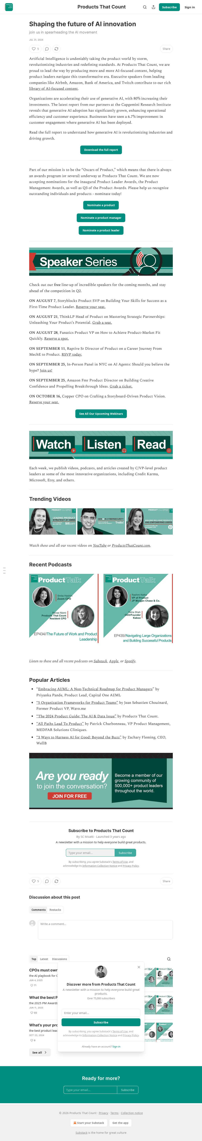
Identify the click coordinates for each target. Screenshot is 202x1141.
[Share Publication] (153, 7)
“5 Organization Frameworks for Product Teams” (77, 703)
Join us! (46, 370)
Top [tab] (34, 959)
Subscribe (169, 7)
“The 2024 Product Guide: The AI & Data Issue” (76, 716)
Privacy (103, 1113)
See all (37, 1052)
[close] (139, 967)
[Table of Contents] (4, 570)
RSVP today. (72, 354)
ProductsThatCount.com (131, 545)
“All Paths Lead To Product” (60, 724)
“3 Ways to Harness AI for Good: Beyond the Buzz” (79, 737)
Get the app (120, 1123)
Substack (100, 661)
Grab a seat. (102, 323)
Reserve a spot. (56, 338)
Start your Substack (90, 1123)
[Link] (24, 499)
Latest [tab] (44, 959)
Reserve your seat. (91, 307)
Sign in (190, 7)
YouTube (100, 545)
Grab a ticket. (121, 386)
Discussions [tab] (59, 959)
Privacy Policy (131, 1035)
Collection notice (132, 1113)
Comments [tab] (39, 910)
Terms (114, 1113)
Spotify (130, 661)
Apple (113, 661)
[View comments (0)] (47, 49)
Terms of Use (120, 1031)
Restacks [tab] (55, 910)
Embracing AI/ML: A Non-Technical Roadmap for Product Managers (95, 689)
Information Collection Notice (99, 1035)
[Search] (145, 7)
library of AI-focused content (53, 89)
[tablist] (46, 910)
